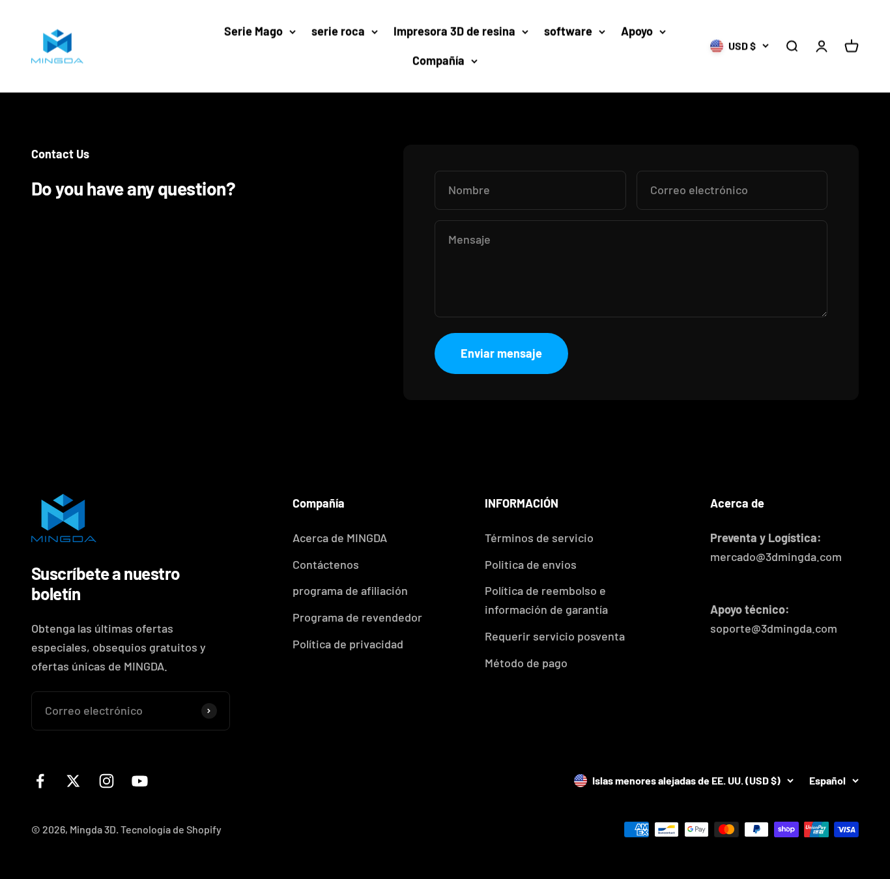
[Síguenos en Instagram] (106, 781)
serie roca (338, 31)
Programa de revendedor (357, 617)
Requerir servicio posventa (555, 636)
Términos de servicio (539, 537)
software (568, 31)
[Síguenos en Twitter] (73, 781)
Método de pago (526, 663)
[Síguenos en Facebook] (40, 781)
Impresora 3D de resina (454, 31)
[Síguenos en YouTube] (140, 781)
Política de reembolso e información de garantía (546, 599)
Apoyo (637, 31)
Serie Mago (253, 31)
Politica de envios (531, 564)
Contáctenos (326, 564)
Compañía (438, 60)
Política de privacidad (348, 644)
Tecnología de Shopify (171, 829)
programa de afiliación (350, 590)
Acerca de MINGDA (340, 537)
